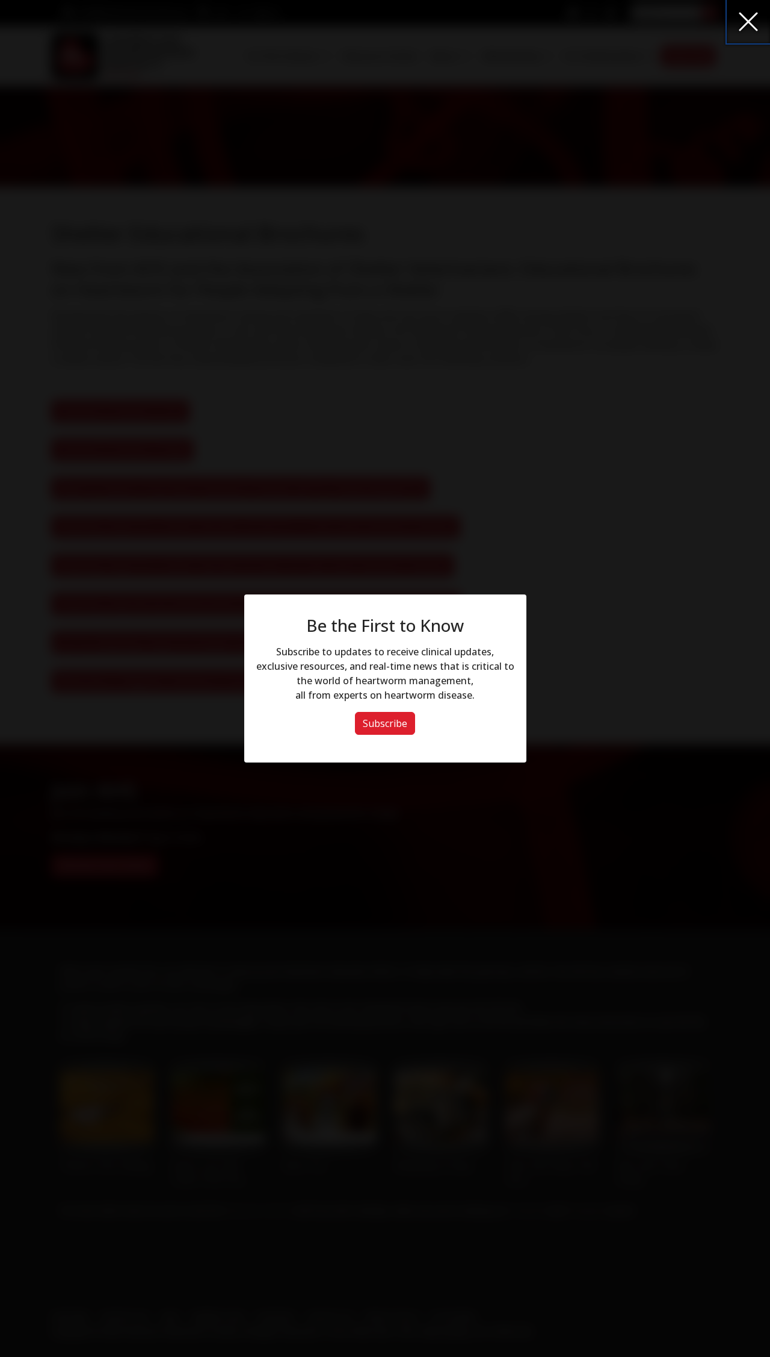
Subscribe (385, 723)
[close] (748, 21)
